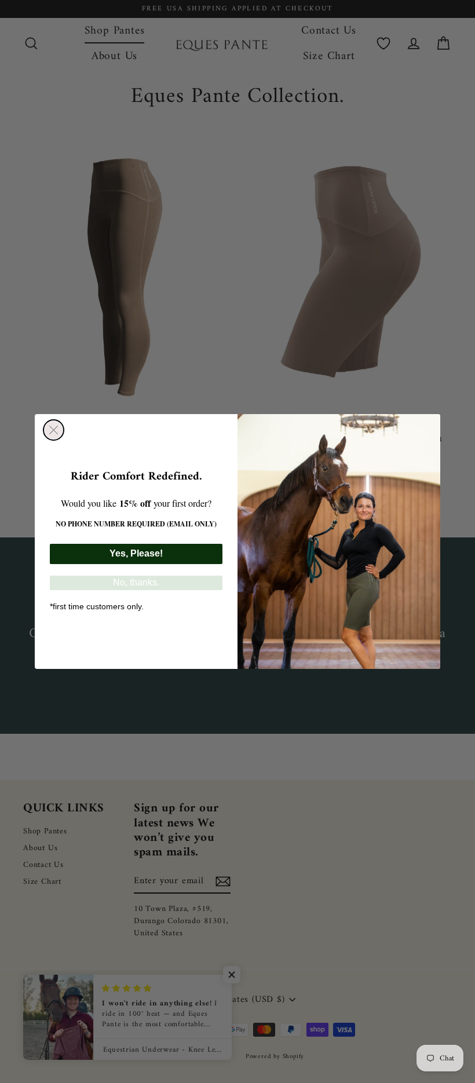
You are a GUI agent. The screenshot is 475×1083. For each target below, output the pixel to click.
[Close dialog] (53, 430)
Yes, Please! (136, 553)
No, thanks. (136, 582)
